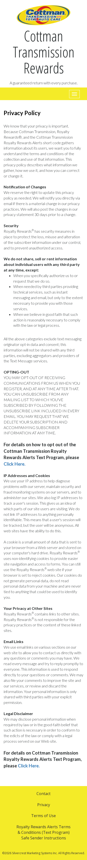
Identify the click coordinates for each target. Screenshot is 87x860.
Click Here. (14, 464)
